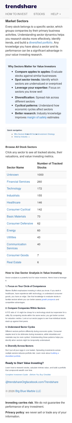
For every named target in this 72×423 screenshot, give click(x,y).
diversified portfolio (40, 42)
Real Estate (14, 262)
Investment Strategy (46, 134)
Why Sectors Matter (22, 134)
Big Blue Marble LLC (28, 391)
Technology (14, 188)
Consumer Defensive (20, 223)
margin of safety (37, 117)
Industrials (13, 195)
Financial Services (18, 182)
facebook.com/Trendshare (42, 382)
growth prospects (48, 299)
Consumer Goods (18, 255)
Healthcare (13, 202)
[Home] (21, 4)
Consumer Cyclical (18, 209)
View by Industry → (22, 136)
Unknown (13, 175)
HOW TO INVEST (16, 14)
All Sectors (34, 134)
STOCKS (39, 14)
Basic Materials (16, 216)
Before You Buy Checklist (40, 374)
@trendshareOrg (16, 382)
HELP (55, 14)
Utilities (11, 237)
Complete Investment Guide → (17, 374)
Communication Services (16, 246)
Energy (11, 230)
